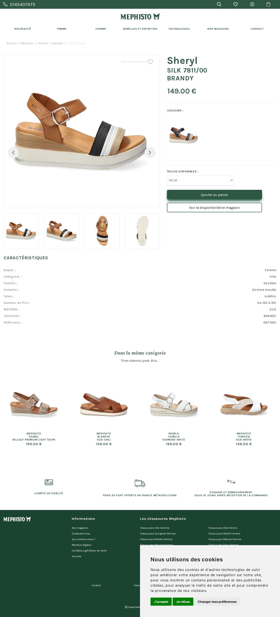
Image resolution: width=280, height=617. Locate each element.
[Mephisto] (140, 16)
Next (150, 152)
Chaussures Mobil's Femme (224, 533)
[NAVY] (178, 135)
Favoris (138, 585)
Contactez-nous (81, 533)
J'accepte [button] (161, 601)
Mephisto (27, 43)
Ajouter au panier (214, 195)
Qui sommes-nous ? (83, 539)
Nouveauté (22, 28)
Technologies (179, 28)
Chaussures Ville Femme (222, 527)
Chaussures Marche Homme (156, 544)
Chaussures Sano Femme (223, 544)
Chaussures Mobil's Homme (156, 539)
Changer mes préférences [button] (217, 601)
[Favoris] (236, 4)
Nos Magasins (218, 28)
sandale (57, 43)
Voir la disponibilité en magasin (214, 208)
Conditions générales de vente (89, 550)
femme (43, 43)
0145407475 (22, 4)
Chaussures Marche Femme (225, 539)
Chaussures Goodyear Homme (158, 533)
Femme (62, 28)
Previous (13, 152)
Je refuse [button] (183, 601)
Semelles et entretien (140, 28)
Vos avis (76, 556)
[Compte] (252, 4)
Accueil (12, 43)
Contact (257, 28)
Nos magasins (80, 527)
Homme (101, 28)
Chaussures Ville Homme (154, 527)
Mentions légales (81, 544)
